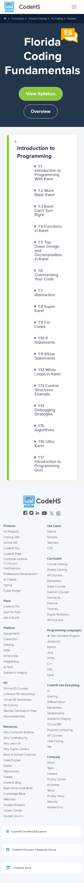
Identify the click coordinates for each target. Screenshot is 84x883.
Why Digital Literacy (16, 749)
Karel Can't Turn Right (44, 210)
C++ (49, 664)
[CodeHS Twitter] (51, 513)
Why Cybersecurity (16, 738)
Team (50, 768)
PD (5, 683)
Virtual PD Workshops (17, 700)
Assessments (55, 713)
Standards (53, 598)
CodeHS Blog (12, 783)
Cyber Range (12, 591)
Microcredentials (14, 716)
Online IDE (10, 543)
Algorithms (44, 427)
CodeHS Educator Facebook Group (33, 850)
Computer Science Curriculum (15, 561)
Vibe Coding (55, 741)
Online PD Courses (16, 688)
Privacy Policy (55, 796)
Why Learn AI (12, 743)
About (51, 762)
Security (52, 802)
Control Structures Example (47, 390)
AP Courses (54, 575)
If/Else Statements (45, 356)
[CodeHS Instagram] (31, 513)
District (51, 531)
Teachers (53, 543)
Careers (52, 774)
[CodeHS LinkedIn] (37, 513)
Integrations (11, 661)
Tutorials (52, 609)
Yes (49, 747)
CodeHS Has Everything (63, 685)
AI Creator (10, 579)
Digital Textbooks (58, 614)
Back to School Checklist (20, 755)
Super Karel (45, 308)
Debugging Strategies (45, 410)
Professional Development (20, 574)
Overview (40, 111)
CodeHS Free (12, 554)
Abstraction (45, 292)
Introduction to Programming (36, 152)
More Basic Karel (45, 192)
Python (51, 647)
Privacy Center (56, 779)
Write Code (11, 656)
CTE (49, 548)
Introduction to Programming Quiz (48, 463)
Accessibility (55, 807)
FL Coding (57, 18)
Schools (52, 537)
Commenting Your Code (46, 275)
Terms (51, 790)
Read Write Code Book (18, 788)
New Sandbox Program (65, 636)
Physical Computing (60, 730)
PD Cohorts (11, 705)
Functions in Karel (48, 228)
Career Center (13, 810)
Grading (9, 645)
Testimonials (11, 771)
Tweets (8, 777)
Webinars (9, 799)
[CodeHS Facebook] (25, 513)
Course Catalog (38, 18)
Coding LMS (11, 537)
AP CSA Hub (55, 620)
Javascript (53, 641)
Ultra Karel (44, 443)
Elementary (54, 581)
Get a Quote (11, 618)
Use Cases (54, 526)
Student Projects (14, 805)
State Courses (56, 586)
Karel (50, 675)
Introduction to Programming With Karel (48, 172)
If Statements (45, 340)
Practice (52, 603)
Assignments (12, 633)
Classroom (10, 639)
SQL (50, 669)
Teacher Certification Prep (20, 711)
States (8, 766)
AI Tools (8, 667)
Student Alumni (13, 816)
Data (7, 650)
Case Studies (12, 760)
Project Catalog (57, 570)
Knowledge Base (14, 794)
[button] (43, 150)
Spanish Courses (58, 592)
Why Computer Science (19, 732)
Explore (72, 18)
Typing (8, 585)
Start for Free (12, 612)
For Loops (42, 324)
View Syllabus (41, 94)
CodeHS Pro (11, 548)
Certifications (12, 568)
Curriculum (17, 18)
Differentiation (56, 702)
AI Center (53, 785)
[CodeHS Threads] (58, 513)
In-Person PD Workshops (19, 694)
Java (50, 653)
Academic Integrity (15, 673)
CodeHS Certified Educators (28, 831)
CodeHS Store (22, 868)
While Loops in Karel (47, 372)
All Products (11, 531)
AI (48, 691)
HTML (51, 658)
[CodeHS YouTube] (44, 513)
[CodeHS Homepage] (24, 7)
